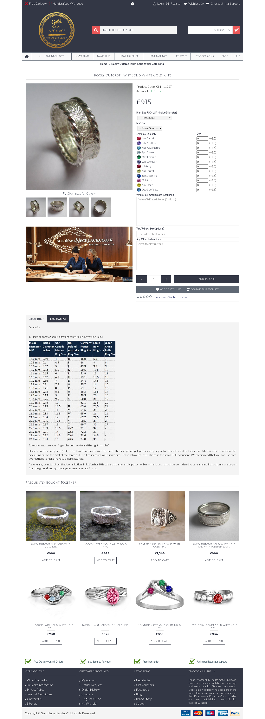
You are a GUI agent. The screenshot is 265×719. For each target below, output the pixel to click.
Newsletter (143, 680)
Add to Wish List (170, 289)
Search (140, 703)
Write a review (177, 297)
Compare (87, 694)
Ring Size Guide (91, 699)
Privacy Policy (35, 689)
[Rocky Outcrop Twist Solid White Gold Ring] (79, 136)
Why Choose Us (37, 680)
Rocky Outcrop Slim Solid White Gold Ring (51, 545)
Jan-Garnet (148, 138)
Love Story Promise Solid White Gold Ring (214, 626)
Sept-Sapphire (149, 175)
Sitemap (32, 703)
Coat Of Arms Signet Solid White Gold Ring (159, 545)
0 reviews (160, 297)
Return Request (91, 685)
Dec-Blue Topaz (150, 189)
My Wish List (89, 703)
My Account (89, 680)
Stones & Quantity (146, 133)
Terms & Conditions (39, 694)
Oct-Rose (147, 180)
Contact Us (34, 699)
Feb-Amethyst (149, 143)
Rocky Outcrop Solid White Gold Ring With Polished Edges (214, 545)
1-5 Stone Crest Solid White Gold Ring (160, 626)
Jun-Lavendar (149, 161)
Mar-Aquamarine (151, 147)
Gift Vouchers (145, 685)
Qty (199, 133)
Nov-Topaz (147, 184)
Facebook (142, 689)
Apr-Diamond (149, 152)
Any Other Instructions (148, 239)
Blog (139, 694)
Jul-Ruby (146, 166)
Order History (90, 689)
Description (36, 319)
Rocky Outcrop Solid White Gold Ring (105, 545)
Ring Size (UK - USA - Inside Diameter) (156, 112)
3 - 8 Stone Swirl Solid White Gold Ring (51, 626)
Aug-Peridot (148, 170)
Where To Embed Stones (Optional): (155, 194)
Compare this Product (205, 289)
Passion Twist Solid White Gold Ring (105, 625)
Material (140, 123)
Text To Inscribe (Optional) (150, 228)
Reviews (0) (58, 319)
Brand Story (144, 699)
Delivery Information (40, 685)
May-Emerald (149, 157)
